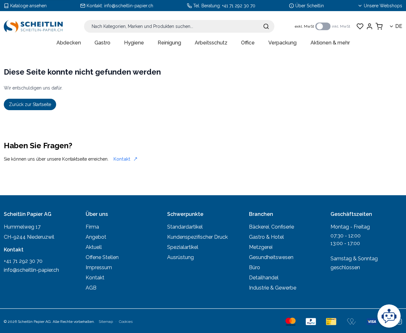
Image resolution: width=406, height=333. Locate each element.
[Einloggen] (369, 26)
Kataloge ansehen (28, 5)
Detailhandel (263, 278)
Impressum (99, 267)
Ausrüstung (180, 257)
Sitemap (106, 321)
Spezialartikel (182, 247)
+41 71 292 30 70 (238, 5)
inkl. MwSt (341, 26)
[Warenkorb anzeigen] (379, 26)
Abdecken (68, 43)
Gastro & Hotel (266, 237)
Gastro (102, 43)
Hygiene (134, 43)
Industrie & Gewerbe (272, 288)
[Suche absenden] (266, 26)
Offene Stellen (102, 257)
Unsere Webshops (383, 5)
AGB (91, 288)
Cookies (126, 321)
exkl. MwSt (304, 26)
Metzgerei (260, 247)
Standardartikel (185, 227)
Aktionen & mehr (330, 43)
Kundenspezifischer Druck (197, 237)
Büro (254, 267)
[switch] (323, 26)
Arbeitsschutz (211, 43)
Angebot (96, 237)
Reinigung (169, 43)
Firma (92, 227)
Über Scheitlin (309, 5)
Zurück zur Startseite (30, 104)
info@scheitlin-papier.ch (128, 5)
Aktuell (94, 247)
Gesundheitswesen (271, 257)
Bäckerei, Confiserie (271, 227)
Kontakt (122, 159)
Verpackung (282, 43)
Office (248, 43)
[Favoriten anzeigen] (360, 26)
